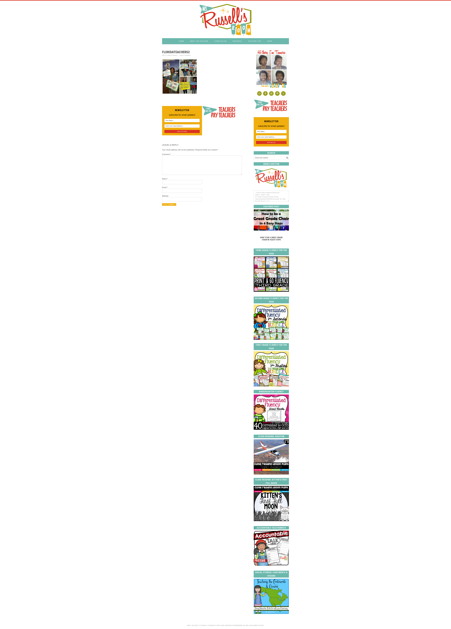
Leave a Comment (184, 55)
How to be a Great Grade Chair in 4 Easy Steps (271, 238)
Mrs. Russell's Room (225, 19)
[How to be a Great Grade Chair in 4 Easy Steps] (271, 230)
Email (165, 187)
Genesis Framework (234, 625)
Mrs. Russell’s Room (196, 625)
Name (165, 179)
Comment (166, 154)
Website (165, 196)
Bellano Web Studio (255, 625)
